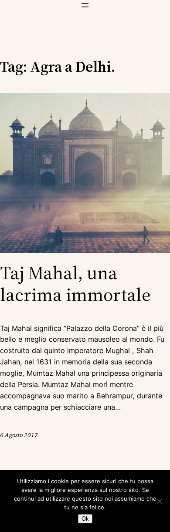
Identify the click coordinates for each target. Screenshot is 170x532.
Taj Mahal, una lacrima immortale (75, 284)
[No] (159, 501)
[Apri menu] (85, 5)
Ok (85, 518)
